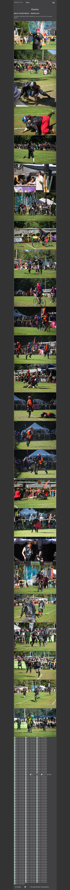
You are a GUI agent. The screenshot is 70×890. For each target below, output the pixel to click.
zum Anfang (18, 887)
